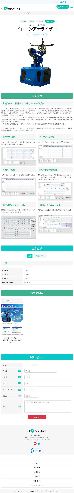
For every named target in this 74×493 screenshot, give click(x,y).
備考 (4, 406)
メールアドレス (7, 390)
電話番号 (5, 396)
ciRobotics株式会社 (29, 491)
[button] (37, 451)
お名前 (5, 377)
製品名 (5, 365)
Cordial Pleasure (55, 491)
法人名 (5, 371)
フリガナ (5, 383)
